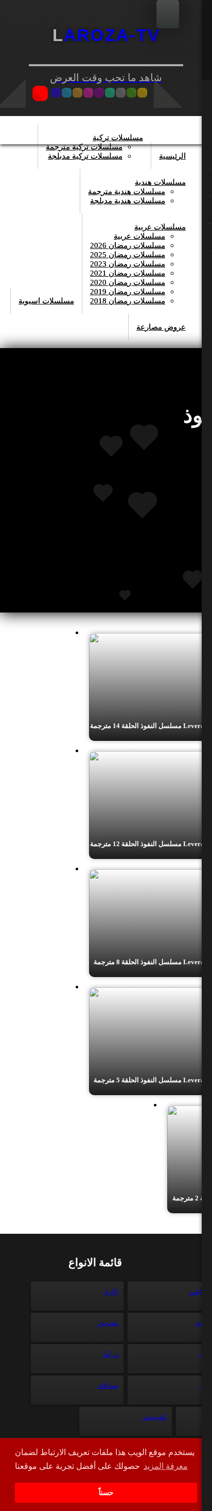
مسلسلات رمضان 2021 (127, 273)
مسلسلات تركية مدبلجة (85, 156)
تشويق (107, 1323)
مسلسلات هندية (160, 182)
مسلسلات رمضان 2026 (127, 245)
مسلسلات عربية (160, 227)
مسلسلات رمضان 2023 (127, 264)
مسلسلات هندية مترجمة (126, 191)
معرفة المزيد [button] (166, 1466)
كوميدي (154, 1417)
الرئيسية (172, 156)
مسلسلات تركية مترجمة (84, 147)
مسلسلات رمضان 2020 (127, 282)
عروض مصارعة (161, 327)
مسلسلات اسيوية (46, 301)
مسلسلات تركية (118, 137)
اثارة (110, 1291)
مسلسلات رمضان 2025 (127, 255)
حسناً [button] (106, 1492)
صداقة (107, 1385)
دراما (109, 1354)
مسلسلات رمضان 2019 (127, 292)
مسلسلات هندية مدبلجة (127, 201)
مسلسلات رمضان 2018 (127, 301)
